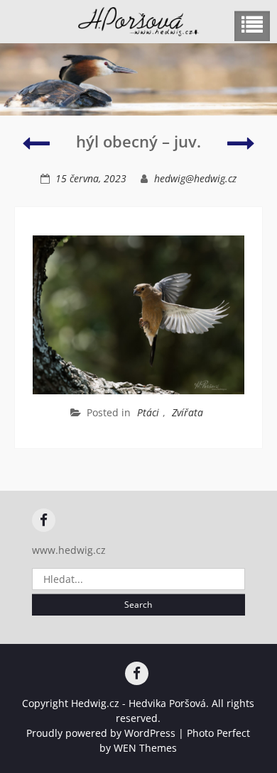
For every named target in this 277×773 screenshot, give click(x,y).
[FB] (43, 520)
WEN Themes (145, 748)
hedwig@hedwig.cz (195, 178)
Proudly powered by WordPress (100, 733)
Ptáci (148, 412)
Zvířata (187, 412)
